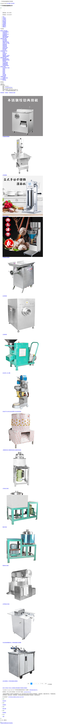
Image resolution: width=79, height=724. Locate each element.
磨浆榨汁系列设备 (3, 30)
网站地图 (18, 687)
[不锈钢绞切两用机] (23, 135)
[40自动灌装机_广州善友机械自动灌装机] (21, 680)
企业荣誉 (4, 23)
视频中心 (4, 26)
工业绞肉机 (5, 334)
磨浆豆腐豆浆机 (6, 36)
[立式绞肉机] (21, 295)
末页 (46, 683)
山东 (13, 696)
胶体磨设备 (5, 35)
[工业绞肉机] (21, 333)
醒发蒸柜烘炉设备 (6, 59)
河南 (11, 696)
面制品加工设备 (3, 57)
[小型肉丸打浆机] (21, 487)
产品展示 (4, 18)
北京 (19, 696)
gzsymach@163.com (8, 87)
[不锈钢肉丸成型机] (23, 256)
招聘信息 (4, 25)
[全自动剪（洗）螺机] (21, 372)
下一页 (41, 683)
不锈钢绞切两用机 (6, 136)
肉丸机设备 (5, 39)
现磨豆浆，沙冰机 (6, 55)
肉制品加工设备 (3, 38)
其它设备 (4, 49)
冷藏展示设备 (3, 76)
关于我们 (6, 687)
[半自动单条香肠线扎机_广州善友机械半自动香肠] (21, 641)
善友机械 (2, 92)
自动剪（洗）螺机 (6, 43)
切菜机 (4, 73)
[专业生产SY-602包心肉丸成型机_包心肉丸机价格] (21, 410)
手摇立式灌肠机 (6, 216)
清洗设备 (4, 75)
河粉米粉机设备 (6, 65)
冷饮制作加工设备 (3, 50)
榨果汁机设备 (5, 37)
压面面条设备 (5, 63)
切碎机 (4, 68)
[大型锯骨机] (21, 174)
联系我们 (4, 24)
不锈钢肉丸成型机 (6, 257)
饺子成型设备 (5, 62)
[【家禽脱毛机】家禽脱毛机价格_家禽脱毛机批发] (21, 449)
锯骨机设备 (5, 45)
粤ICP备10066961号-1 (34, 689)
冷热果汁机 (5, 53)
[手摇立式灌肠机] (23, 215)
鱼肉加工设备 (5, 47)
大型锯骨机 (5, 175)
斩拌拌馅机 (5, 48)
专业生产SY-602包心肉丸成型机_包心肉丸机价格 (12, 411)
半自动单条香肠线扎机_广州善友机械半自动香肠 (12, 642)
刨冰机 (4, 52)
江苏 (20, 696)
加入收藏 (8, 3)
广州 (9, 696)
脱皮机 (4, 71)
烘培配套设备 (5, 64)
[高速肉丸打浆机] (21, 564)
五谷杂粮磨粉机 (6, 31)
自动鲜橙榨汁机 (6, 34)
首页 (3, 16)
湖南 (15, 696)
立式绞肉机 (5, 295)
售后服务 (4, 22)
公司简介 (4, 17)
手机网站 (21, 687)
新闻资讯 (14, 687)
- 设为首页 (12, 3)
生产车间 (4, 20)
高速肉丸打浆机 (6, 565)
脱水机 (4, 72)
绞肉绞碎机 (5, 44)
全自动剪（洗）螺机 (6, 372)
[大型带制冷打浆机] (21, 603)
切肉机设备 (5, 46)
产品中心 (10, 687)
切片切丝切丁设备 (6, 67)
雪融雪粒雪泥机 (6, 56)
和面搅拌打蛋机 (6, 58)
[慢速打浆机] (21, 526)
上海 (17, 696)
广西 (22, 696)
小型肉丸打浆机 (6, 488)
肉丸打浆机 (5, 40)
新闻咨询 (4, 21)
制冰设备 (4, 54)
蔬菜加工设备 (3, 66)
